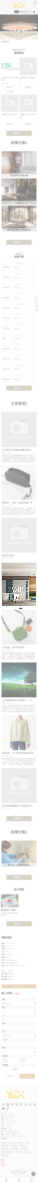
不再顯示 (20, 608)
